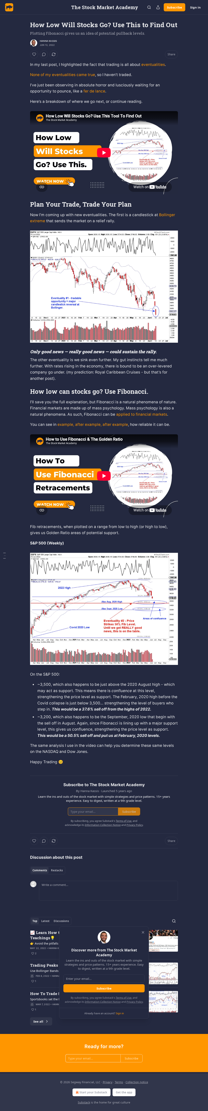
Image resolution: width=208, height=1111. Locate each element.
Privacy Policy (135, 1002)
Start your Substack (93, 1092)
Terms (119, 1082)
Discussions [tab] (61, 921)
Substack (84, 1102)
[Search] (149, 7)
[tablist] (47, 870)
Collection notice (137, 1082)
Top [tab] (34, 921)
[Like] (34, 54)
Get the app (124, 1092)
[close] (143, 932)
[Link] (24, 204)
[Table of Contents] (4, 555)
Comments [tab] (39, 870)
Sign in (195, 7)
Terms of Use (123, 997)
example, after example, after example (92, 424)
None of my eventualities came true (62, 74)
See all (38, 1021)
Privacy (107, 1082)
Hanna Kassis (48, 41)
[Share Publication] (158, 7)
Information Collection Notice (103, 1002)
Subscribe (174, 7)
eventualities (153, 64)
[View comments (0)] (44, 54)
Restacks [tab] (57, 870)
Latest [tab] (45, 921)
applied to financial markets (141, 414)
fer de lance (94, 91)
